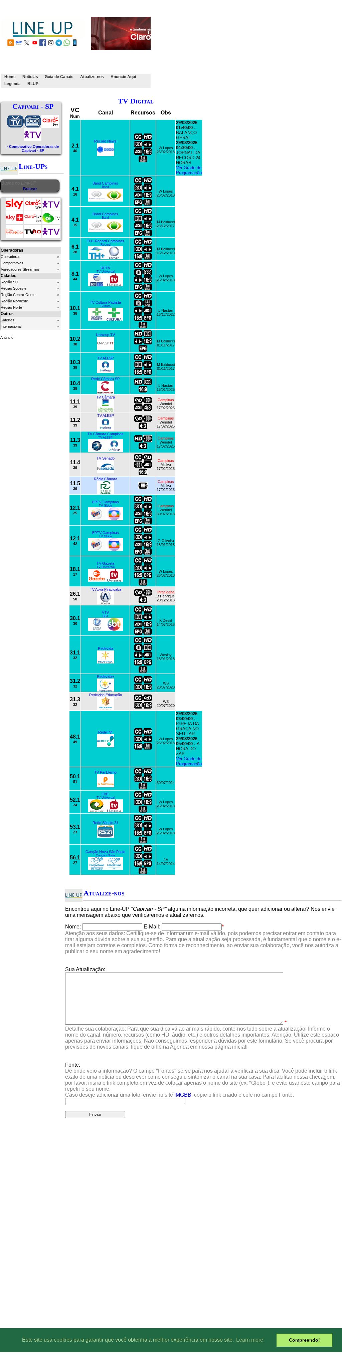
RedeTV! (105, 732)
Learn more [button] (249, 1340)
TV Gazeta (105, 563)
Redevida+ (105, 676)
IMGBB (182, 1095)
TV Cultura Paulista (105, 302)
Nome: (73, 926)
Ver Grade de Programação (189, 170)
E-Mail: (152, 926)
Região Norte (11, 307)
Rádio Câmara (105, 479)
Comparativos (12, 263)
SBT (106, 616)
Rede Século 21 (105, 823)
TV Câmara (105, 397)
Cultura (106, 306)
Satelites (7, 320)
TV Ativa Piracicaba (105, 589)
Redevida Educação (105, 695)
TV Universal (106, 271)
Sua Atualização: (85, 969)
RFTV (105, 268)
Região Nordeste (14, 301)
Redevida (105, 648)
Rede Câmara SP (105, 379)
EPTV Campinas (105, 502)
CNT (105, 794)
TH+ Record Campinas (105, 241)
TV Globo (105, 505)
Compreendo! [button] (304, 1340)
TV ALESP (105, 358)
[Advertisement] (247, 47)
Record (106, 244)
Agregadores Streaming (20, 269)
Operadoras (10, 257)
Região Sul (9, 282)
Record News (105, 141)
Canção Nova (105, 855)
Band (105, 187)
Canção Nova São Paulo (105, 852)
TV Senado (106, 458)
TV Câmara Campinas (106, 434)
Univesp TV (105, 335)
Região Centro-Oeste (18, 295)
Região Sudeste (13, 288)
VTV (105, 612)
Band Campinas (105, 183)
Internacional (11, 326)
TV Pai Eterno (105, 772)
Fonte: (202, 1080)
